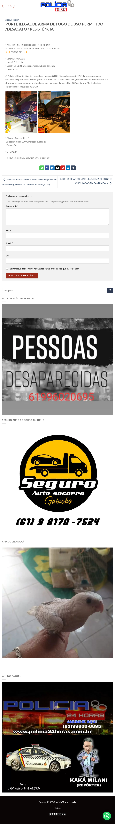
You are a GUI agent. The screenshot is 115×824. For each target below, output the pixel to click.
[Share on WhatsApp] (41, 167)
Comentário (12, 206)
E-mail (9, 243)
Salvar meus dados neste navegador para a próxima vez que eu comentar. (44, 269)
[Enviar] (110, 290)
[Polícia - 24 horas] (57, 6)
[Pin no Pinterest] (62, 167)
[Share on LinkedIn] (68, 167)
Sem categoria (12, 20)
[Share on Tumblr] (73, 167)
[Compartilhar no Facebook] (47, 167)
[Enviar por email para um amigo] (57, 167)
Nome (9, 230)
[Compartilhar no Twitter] (52, 167)
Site (7, 256)
